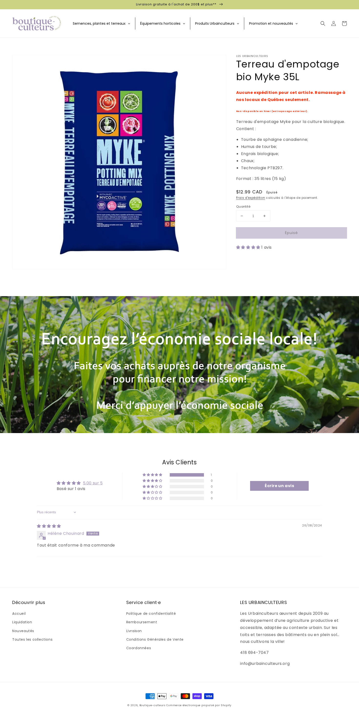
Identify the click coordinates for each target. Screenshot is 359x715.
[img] (49, 526)
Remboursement (141, 622)
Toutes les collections (32, 639)
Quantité (243, 206)
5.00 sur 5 (93, 483)
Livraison (134, 630)
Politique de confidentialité (151, 613)
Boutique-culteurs (152, 705)
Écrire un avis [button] (279, 486)
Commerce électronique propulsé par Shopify (198, 705)
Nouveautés (23, 630)
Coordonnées (138, 648)
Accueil (19, 613)
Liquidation (22, 622)
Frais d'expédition (250, 198)
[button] (322, 23)
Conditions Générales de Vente (155, 639)
